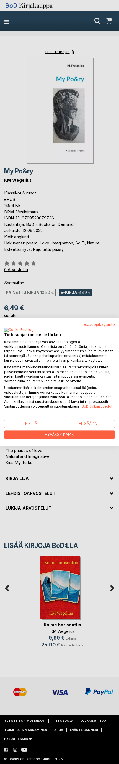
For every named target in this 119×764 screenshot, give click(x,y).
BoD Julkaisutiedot (97, 406)
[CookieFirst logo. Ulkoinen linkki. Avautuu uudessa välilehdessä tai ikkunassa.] (20, 330)
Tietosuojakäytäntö (97, 324)
